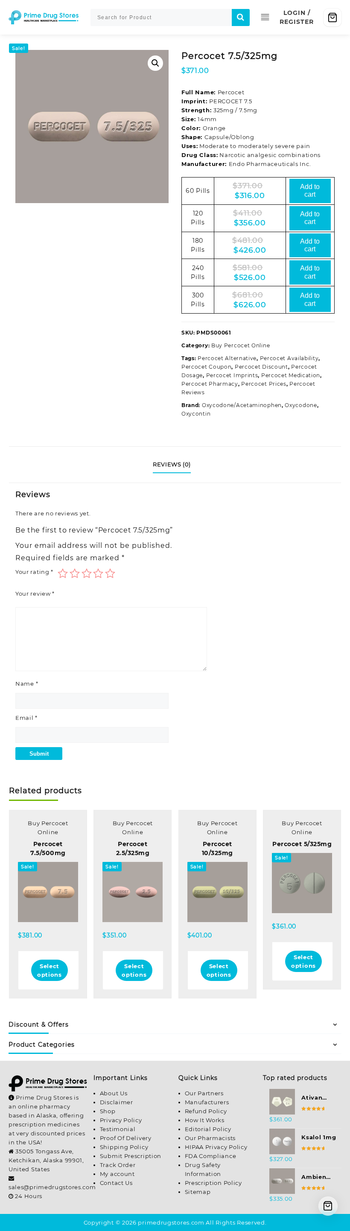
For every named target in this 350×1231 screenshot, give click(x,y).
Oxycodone (301, 405)
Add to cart (310, 190)
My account (117, 1173)
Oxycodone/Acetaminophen (242, 405)
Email (26, 717)
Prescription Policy (213, 1182)
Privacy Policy (121, 1120)
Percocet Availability (289, 358)
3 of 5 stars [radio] (87, 573)
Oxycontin (195, 413)
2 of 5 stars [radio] (75, 573)
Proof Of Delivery (126, 1138)
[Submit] (241, 17)
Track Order (118, 1164)
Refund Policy (206, 1111)
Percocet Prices (263, 384)
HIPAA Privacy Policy (216, 1147)
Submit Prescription (130, 1155)
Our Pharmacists (210, 1138)
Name (26, 683)
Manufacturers (207, 1102)
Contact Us (116, 1182)
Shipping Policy (124, 1147)
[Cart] (332, 17)
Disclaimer (116, 1102)
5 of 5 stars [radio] (110, 573)
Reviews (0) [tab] (172, 464)
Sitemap (198, 1191)
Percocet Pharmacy (209, 384)
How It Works (205, 1120)
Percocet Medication (290, 375)
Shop (108, 1111)
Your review (35, 593)
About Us (114, 1093)
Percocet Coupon (206, 367)
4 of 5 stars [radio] (98, 573)
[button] (155, 63)
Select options (49, 970)
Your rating (34, 571)
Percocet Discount (261, 367)
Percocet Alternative (227, 358)
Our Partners (204, 1093)
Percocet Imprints (232, 375)
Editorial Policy (208, 1129)
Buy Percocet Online (240, 345)
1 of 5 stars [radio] (63, 573)
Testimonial (118, 1129)
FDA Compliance (210, 1155)
